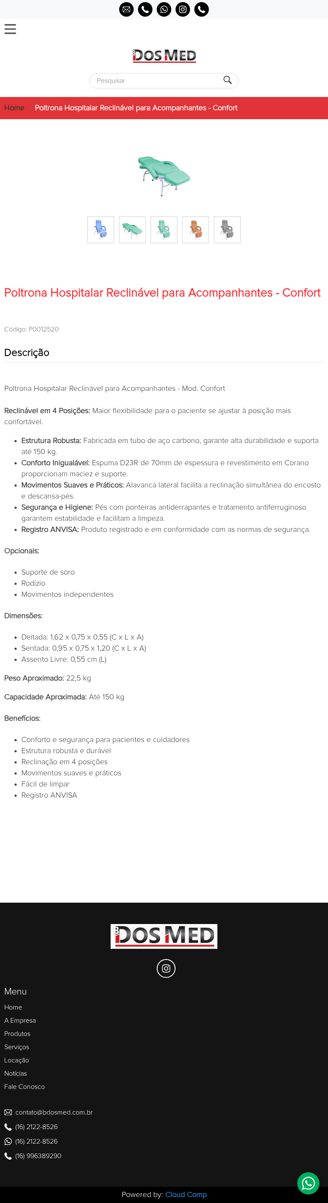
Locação (16, 1060)
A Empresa (20, 1020)
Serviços (16, 1047)
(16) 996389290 (38, 1156)
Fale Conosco (24, 1086)
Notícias (15, 1073)
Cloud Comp (186, 1195)
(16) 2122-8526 (36, 1127)
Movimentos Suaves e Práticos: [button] (72, 485)
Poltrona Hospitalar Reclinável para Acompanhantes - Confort (136, 108)
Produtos (17, 1033)
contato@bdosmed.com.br (54, 1112)
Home (14, 108)
